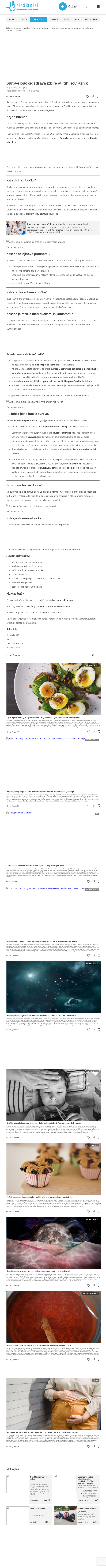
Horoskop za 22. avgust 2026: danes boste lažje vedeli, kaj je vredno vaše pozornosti (41, 941)
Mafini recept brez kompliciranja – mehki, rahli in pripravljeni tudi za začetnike (39, 1197)
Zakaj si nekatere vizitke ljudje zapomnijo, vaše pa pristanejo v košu (35, 866)
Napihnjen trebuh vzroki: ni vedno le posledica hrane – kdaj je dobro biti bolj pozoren (42, 1432)
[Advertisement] (53, 155)
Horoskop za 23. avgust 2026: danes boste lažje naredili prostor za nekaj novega (40, 792)
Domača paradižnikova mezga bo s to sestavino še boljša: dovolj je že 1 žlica (38, 1345)
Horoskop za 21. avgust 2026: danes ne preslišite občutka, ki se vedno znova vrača (41, 1016)
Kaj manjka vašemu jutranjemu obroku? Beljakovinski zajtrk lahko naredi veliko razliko (43, 718)
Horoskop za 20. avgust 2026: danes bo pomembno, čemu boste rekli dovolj (38, 1271)
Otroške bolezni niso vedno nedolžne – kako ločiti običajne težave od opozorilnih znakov (43, 1123)
